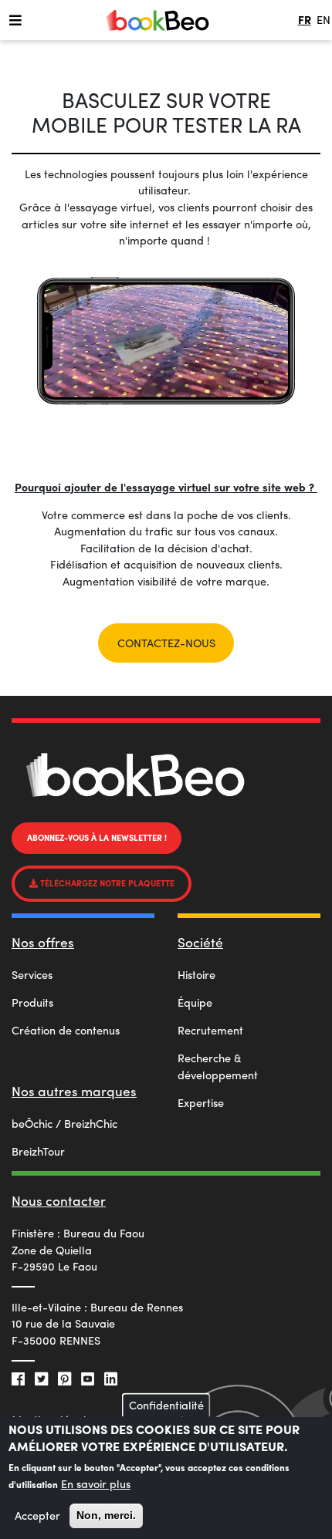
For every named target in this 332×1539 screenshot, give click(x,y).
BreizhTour (38, 1151)
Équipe (195, 1002)
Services (32, 974)
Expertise (201, 1102)
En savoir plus (95, 1483)
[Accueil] (157, 20)
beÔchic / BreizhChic (64, 1123)
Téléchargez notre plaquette (106, 883)
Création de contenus (66, 1030)
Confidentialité (166, 1404)
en (323, 19)
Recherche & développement (218, 1066)
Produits (32, 1002)
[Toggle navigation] (15, 19)
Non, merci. (106, 1515)
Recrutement (210, 1030)
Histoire (196, 974)
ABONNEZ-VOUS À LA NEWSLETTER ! (97, 837)
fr (304, 19)
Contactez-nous (166, 642)
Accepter (37, 1515)
